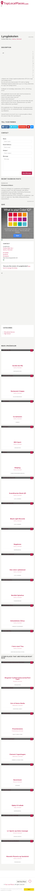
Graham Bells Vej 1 (8, 248)
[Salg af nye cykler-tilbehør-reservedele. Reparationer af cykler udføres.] (17, 554)
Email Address (7, 144)
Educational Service (9, 332)
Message (5, 156)
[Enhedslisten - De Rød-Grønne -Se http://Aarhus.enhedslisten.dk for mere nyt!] (17, 605)
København (15, 705)
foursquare (6, 256)
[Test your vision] (17, 223)
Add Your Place (21, 881)
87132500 (5, 252)
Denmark (19, 39)
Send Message (27, 173)
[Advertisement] (8, 299)
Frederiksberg (15, 731)
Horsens (15, 782)
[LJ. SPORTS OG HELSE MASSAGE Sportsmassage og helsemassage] (17, 815)
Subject (5, 150)
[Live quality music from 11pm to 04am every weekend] (17, 350)
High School (7, 333)
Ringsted (15, 681)
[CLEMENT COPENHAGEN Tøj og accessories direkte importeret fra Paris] (17, 739)
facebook (5, 254)
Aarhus (14, 39)
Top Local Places (9, 884)
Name (4, 138)
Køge (15, 807)
